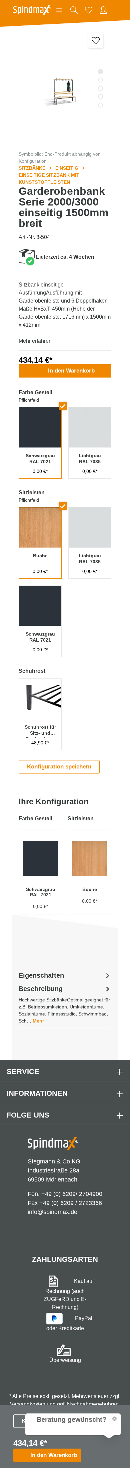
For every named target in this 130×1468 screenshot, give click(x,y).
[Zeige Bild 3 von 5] (100, 88)
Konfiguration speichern (59, 766)
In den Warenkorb (71, 371)
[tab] (65, 1004)
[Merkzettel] (88, 10)
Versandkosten (27, 1404)
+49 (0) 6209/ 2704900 (71, 1194)
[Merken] (95, 40)
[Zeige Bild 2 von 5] (100, 80)
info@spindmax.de (52, 1212)
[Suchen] (74, 10)
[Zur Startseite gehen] (32, 10)
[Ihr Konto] (103, 10)
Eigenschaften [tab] (41, 975)
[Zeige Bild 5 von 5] (100, 105)
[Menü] (59, 10)
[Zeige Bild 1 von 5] (100, 71)
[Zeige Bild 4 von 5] (100, 96)
